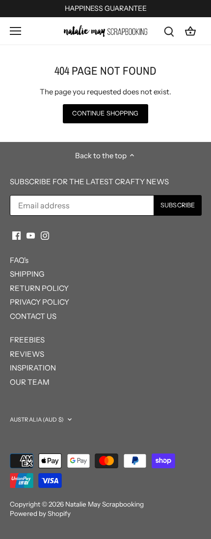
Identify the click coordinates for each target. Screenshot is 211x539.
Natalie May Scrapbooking (104, 504)
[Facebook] (16, 235)
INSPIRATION (33, 367)
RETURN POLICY (39, 288)
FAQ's (19, 260)
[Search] (169, 30)
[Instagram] (45, 235)
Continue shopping (105, 113)
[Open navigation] (15, 31)
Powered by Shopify (40, 513)
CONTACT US (33, 316)
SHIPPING (27, 274)
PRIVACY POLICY (39, 302)
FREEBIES (27, 339)
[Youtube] (30, 235)
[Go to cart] (190, 30)
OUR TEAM (30, 382)
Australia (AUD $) (37, 419)
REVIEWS (27, 354)
